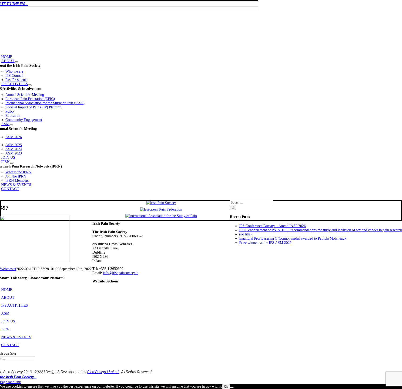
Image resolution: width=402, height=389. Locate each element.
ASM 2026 (13, 137)
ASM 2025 (13, 145)
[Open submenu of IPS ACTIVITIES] (30, 85)
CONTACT (10, 345)
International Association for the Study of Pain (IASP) (44, 103)
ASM (5, 313)
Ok (226, 386)
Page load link (10, 382)
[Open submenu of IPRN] (11, 163)
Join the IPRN (15, 176)
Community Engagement (23, 120)
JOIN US (8, 321)
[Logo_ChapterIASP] (161, 216)
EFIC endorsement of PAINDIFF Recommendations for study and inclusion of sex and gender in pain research (320, 230)
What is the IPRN (18, 172)
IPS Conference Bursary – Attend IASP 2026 (272, 226)
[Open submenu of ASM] (11, 125)
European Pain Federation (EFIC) (30, 99)
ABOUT (7, 297)
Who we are (14, 71)
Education (12, 115)
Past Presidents (16, 80)
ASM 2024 (13, 149)
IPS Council (14, 75)
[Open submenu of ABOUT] (16, 62)
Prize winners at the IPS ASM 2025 (265, 243)
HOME (6, 290)
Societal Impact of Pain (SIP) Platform (33, 107)
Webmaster (8, 269)
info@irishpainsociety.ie (120, 273)
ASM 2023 (13, 153)
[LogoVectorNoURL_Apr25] (161, 203)
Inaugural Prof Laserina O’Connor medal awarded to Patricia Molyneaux (292, 238)
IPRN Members (17, 180)
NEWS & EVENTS (16, 337)
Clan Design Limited (103, 372)
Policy (10, 111)
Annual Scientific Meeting (24, 95)
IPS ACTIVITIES (14, 305)
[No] (232, 387)
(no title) (245, 234)
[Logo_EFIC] (161, 209)
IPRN (5, 329)
